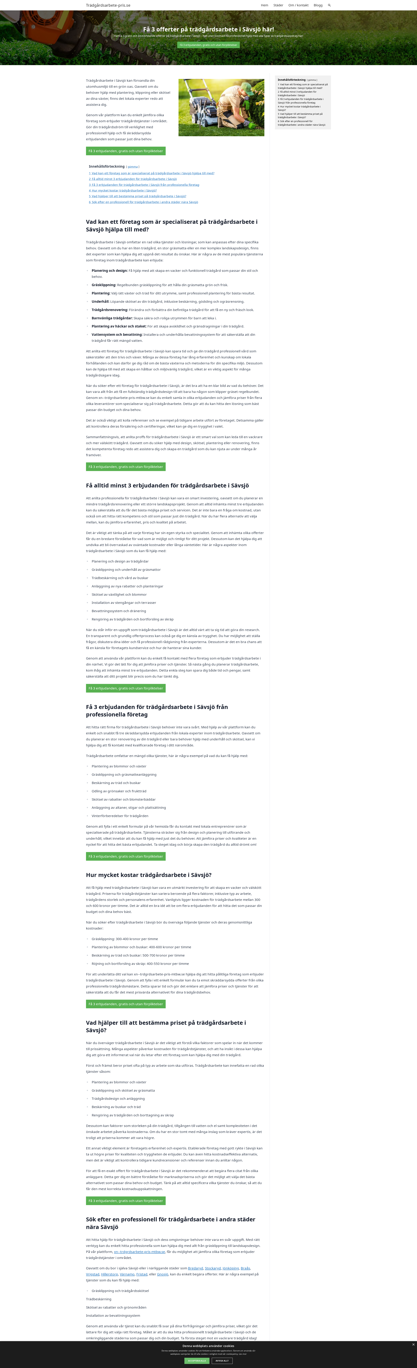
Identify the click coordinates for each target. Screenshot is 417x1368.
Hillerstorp (109, 1274)
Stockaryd (213, 1268)
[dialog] (208, 1354)
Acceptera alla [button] (197, 1360)
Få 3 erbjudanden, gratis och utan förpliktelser (208, 45)
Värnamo (127, 1274)
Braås (245, 1268)
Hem (264, 5)
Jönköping (231, 1268)
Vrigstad (92, 1274)
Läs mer (243, 1354)
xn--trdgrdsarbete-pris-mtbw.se (139, 1251)
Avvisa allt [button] (222, 1360)
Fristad (141, 1274)
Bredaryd (195, 1268)
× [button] (413, 1344)
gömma (133, 166)
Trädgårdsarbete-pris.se (108, 5)
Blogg (318, 5)
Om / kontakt (298, 5)
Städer (278, 5)
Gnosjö (162, 1274)
